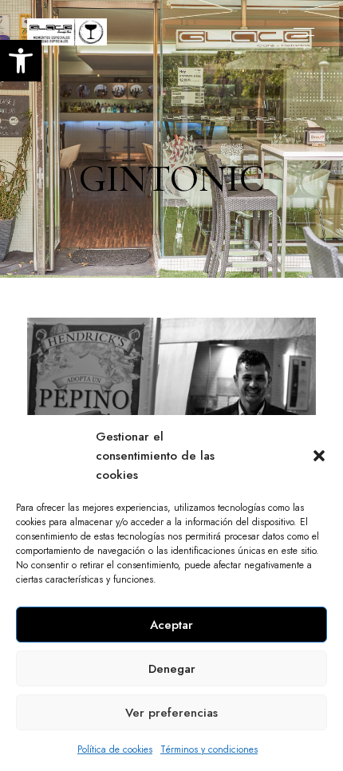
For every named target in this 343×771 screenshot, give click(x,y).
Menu (300, 32)
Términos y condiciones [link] (209, 749)
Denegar (171, 669)
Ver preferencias (171, 713)
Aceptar (171, 625)
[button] (319, 456)
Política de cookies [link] (114, 749)
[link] (20, 60)
